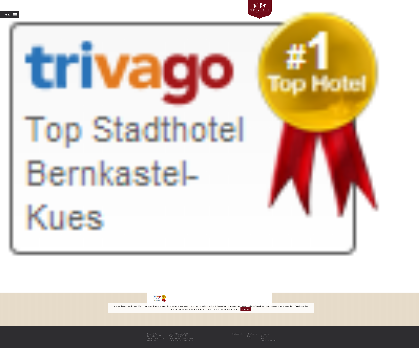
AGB (262, 338)
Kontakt (249, 338)
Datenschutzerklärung (268, 340)
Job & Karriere (252, 334)
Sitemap (264, 336)
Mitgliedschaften (238, 334)
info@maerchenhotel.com (183, 338)
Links (248, 336)
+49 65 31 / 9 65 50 (181, 334)
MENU (7, 14)
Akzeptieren (246, 309)
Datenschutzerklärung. (230, 309)
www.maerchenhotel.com (184, 340)
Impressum (265, 334)
